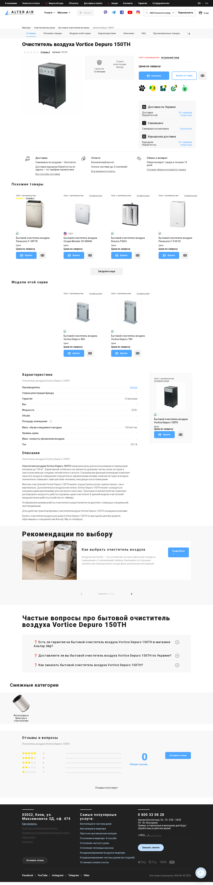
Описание (128, 33)
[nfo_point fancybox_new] (50, 421)
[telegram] (113, 13)
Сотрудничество (160, 3)
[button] (189, 34)
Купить (28, 255)
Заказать (156, 75)
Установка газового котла (94, 862)
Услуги (48, 12)
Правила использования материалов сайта (46, 832)
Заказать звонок (151, 847)
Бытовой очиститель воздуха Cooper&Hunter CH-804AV (80, 240)
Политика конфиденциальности (39, 828)
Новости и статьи (31, 3)
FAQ (144, 33)
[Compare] (42, 255)
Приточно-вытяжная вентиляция (98, 833)
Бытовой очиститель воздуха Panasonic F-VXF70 (33, 240)
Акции (114, 3)
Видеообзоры (56, 3)
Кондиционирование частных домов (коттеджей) (107, 857)
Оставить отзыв (178, 755)
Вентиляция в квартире (93, 828)
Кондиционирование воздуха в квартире (102, 852)
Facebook (27, 875)
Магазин (63, 12)
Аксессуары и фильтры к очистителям (21, 718)
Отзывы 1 (30, 198)
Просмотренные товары (166, 33)
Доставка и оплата (93, 3)
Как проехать (29, 823)
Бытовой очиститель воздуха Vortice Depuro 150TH (171, 421)
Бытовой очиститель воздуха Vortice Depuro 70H (128, 337)
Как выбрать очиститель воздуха (113, 549)
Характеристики (107, 33)
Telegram (73, 875)
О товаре (31, 33)
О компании (11, 3)
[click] (202, 75)
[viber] (105, 13)
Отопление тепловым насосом (96, 848)
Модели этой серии (80, 33)
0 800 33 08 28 (151, 815)
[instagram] (138, 13)
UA (206, 3)
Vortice (133, 387)
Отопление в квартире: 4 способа (98, 838)
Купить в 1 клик (184, 75)
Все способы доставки (47, 174)
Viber (87, 875)
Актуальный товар (170, 57)
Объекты (73, 3)
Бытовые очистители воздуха (73, 27)
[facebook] (121, 13)
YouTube (42, 875)
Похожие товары (52, 33)
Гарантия (142, 3)
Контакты (128, 3)
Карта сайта (28, 837)
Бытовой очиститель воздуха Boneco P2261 (128, 240)
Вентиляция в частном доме (95, 823)
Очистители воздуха (44, 27)
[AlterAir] (19, 12)
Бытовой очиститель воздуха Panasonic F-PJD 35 (175, 240)
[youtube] (130, 14)
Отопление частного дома (94, 843)
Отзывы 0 (45, 52)
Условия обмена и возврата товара (166, 169)
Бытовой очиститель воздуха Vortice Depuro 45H (80, 337)
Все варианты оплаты (103, 171)
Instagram (58, 875)
